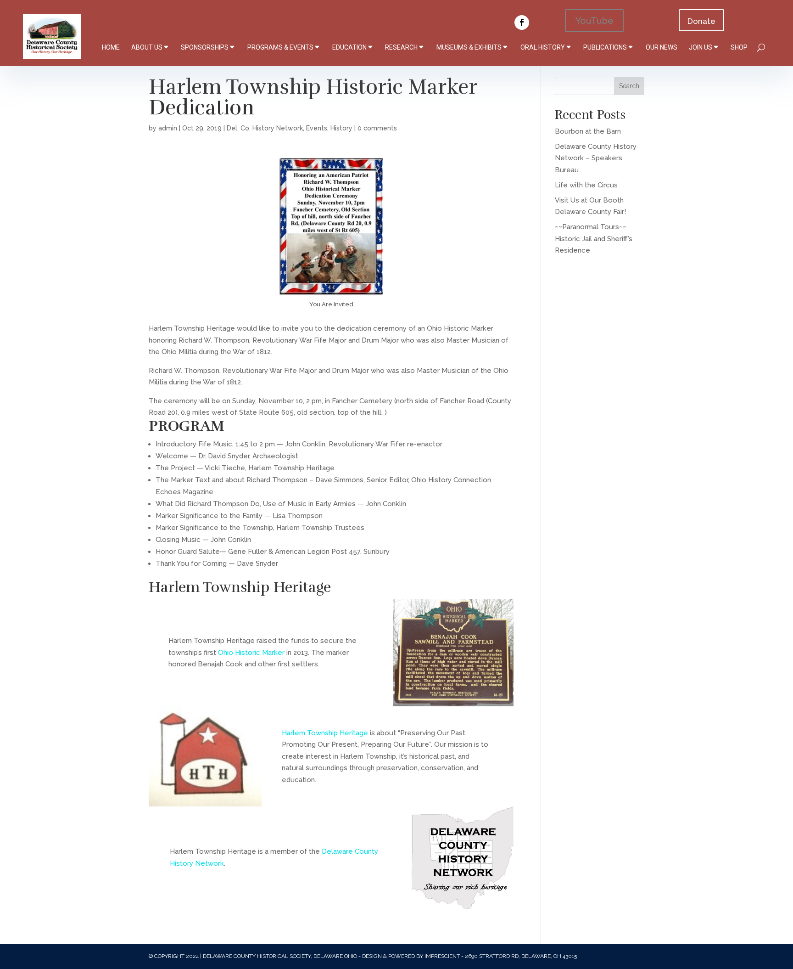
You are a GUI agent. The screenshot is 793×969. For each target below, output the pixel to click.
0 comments (377, 128)
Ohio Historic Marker (251, 652)
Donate (701, 21)
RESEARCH (401, 47)
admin (167, 128)
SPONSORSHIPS (205, 47)
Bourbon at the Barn (588, 131)
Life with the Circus (586, 185)
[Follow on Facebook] (521, 22)
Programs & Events (280, 47)
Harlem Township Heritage (325, 733)
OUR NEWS (661, 47)
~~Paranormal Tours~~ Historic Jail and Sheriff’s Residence (593, 238)
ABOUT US (146, 47)
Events (316, 128)
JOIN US (700, 47)
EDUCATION (349, 47)
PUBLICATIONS (605, 47)
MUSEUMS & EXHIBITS (469, 47)
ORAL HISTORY (542, 47)
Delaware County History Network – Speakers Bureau (596, 158)
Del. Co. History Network (265, 128)
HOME (111, 47)
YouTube (594, 20)
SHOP (739, 47)
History (341, 128)
